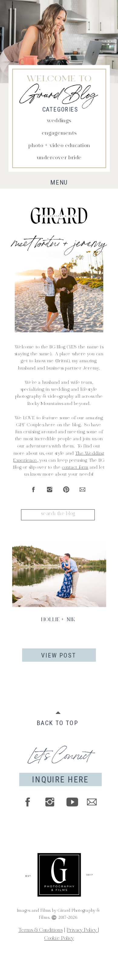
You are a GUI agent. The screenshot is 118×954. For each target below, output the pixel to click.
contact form (75, 467)
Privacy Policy (82, 930)
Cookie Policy (59, 938)
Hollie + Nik (58, 620)
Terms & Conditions (40, 930)
